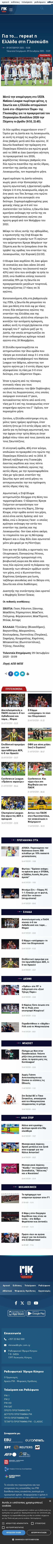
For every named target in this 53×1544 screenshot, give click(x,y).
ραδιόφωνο (40, 2)
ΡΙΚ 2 (7, 1399)
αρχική (5, 2)
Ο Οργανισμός (11, 1377)
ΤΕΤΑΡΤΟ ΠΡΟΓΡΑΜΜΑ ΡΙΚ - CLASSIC (23, 1422)
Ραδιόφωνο (44, 1286)
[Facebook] (16, 1303)
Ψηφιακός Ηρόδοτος (25, 1291)
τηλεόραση (27, 2)
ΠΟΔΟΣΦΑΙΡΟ (44, 55)
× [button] (50, 1501)
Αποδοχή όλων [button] (13, 1532)
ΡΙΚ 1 (7, 1396)
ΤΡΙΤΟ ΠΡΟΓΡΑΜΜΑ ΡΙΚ (16, 1418)
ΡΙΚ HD (7, 1403)
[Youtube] (36, 1303)
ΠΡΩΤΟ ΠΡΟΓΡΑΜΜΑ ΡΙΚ (17, 1411)
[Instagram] (29, 1303)
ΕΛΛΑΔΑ (27, 912)
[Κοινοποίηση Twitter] (16, 673)
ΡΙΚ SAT (8, 1407)
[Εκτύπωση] (27, 673)
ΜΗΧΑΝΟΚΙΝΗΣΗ (27, 1187)
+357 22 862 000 (16, 1339)
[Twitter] (22, 1303)
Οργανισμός (44, 1291)
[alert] (26, 1521)
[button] (26, 1539)
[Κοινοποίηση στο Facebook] (10, 673)
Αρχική (6, 1286)
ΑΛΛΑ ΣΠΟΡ (27, 1118)
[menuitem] (8, 10)
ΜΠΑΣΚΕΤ (27, 1043)
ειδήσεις (15, 2)
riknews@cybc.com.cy (19, 1345)
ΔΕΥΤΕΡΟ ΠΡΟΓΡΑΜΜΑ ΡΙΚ (18, 1414)
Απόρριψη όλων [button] (38, 1532)
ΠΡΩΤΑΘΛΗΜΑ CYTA (27, 840)
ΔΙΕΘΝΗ (27, 979)
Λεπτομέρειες (35, 1518)
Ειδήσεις (17, 1286)
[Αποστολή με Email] (22, 673)
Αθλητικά (7, 1291)
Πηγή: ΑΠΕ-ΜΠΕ (13, 663)
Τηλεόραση (30, 1286)
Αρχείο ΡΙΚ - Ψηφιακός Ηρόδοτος (20, 1381)
